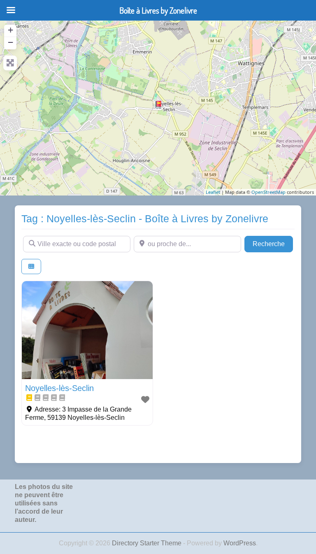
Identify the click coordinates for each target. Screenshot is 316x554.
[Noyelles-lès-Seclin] (158, 104)
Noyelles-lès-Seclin (59, 388)
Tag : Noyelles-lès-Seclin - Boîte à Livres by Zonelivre (144, 218)
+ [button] (10, 30)
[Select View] (31, 266)
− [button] (10, 42)
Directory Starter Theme (147, 543)
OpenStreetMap (268, 192)
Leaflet (213, 192)
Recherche (273, 243)
